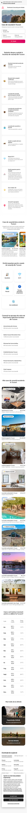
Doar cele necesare (13, 800)
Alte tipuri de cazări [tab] (18, 755)
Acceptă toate (13, 796)
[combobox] (13, 32)
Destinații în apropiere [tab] (7, 755)
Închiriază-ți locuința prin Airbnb (15, 7)
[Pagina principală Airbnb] (3, 7)
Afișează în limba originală (9, 3)
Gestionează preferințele (13, 803)
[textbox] (7, 37)
